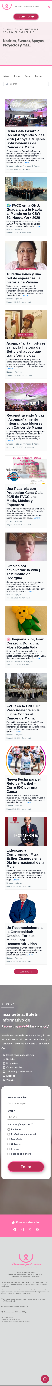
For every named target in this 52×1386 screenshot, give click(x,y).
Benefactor (17, 1139)
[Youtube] (37, 1229)
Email (11, 1110)
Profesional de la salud (23, 1134)
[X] (30, 1229)
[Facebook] (14, 1229)
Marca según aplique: (20, 1124)
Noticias (6, 76)
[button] (49, 6)
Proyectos (38, 76)
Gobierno (16, 1144)
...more (26, 163)
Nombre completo (18, 1097)
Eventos (17, 76)
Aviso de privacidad (7, 1317)
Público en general (21, 1153)
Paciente (16, 1129)
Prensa (15, 1149)
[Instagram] (22, 1229)
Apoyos (27, 76)
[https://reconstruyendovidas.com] (6, 6)
